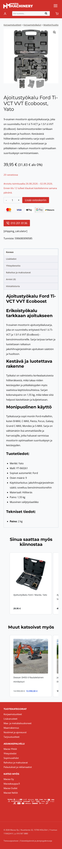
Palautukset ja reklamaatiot (18, 767)
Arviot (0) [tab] (11, 279)
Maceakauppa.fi (12, 783)
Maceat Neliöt (11, 792)
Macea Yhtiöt (10, 748)
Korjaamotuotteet (12, 24)
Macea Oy (9, 779)
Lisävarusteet (10, 718)
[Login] (5, 14)
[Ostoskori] (57, 13)
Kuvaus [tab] (10, 252)
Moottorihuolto (50, 24)
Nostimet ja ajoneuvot (15, 732)
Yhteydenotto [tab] (13, 265)
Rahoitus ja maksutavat (16, 762)
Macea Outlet (10, 788)
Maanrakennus (11, 727)
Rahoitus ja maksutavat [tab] (18, 272)
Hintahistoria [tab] (13, 286)
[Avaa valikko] (55, 6)
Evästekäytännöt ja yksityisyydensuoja (36, 840)
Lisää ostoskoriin (35, 200)
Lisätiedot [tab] (11, 258)
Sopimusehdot (11, 757)
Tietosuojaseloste (11, 840)
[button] (54, 32)
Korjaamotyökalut (32, 24)
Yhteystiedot (10, 753)
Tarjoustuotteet (11, 736)
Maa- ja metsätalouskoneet (17, 723)
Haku (47, 14)
